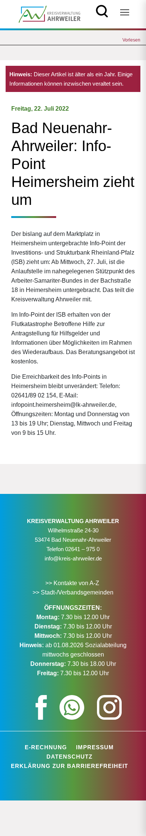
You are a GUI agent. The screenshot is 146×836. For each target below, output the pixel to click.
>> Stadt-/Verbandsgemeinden (73, 592)
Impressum (95, 747)
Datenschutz (69, 756)
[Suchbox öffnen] (102, 10)
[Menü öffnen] (124, 12)
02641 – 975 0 (82, 549)
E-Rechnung (46, 747)
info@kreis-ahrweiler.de (73, 558)
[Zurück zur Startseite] (49, 13)
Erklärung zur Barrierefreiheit (69, 766)
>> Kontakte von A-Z (73, 583)
